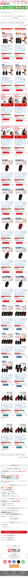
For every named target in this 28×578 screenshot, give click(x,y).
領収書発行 (5, 482)
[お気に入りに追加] (12, 58)
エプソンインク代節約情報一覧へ (8, 537)
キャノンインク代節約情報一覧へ (8, 535)
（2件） (2, 418)
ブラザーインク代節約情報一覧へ (8, 539)
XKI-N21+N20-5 (4, 12)
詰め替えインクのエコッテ (5, 11)
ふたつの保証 (14, 518)
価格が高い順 (18, 22)
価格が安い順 (12, 22)
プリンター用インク (14, 11)
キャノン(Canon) (22, 11)
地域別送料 (13, 493)
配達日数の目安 (10, 503)
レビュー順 (7, 22)
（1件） (2, 123)
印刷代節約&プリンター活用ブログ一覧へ (14, 532)
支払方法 (3, 472)
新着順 (23, 22)
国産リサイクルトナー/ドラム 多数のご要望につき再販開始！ (14, 1)
